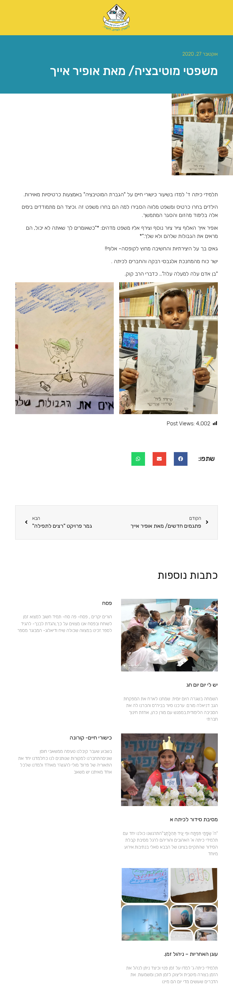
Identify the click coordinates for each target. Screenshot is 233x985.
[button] (180, 459)
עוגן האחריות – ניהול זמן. (191, 954)
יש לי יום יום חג (202, 684)
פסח (107, 603)
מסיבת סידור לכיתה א (194, 819)
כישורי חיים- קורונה (91, 737)
